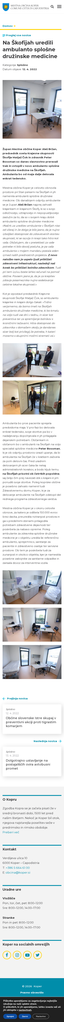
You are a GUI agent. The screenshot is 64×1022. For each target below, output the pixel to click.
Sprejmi (10, 1016)
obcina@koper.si (18, 872)
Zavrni (25, 1016)
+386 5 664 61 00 (18, 867)
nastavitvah (25, 1010)
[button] (55, 7)
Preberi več (11, 832)
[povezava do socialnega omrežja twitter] (38, 955)
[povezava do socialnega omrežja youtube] (27, 955)
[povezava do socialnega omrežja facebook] (7, 955)
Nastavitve (41, 1016)
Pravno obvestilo (32, 992)
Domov (8, 26)
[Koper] (26, 7)
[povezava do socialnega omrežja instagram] (17, 955)
